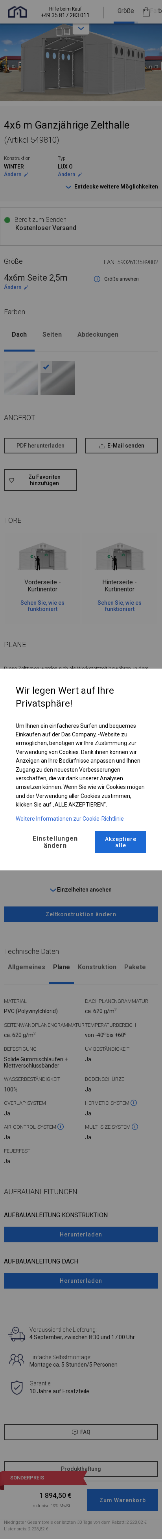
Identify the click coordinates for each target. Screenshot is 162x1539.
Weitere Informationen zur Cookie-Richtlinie (70, 819)
